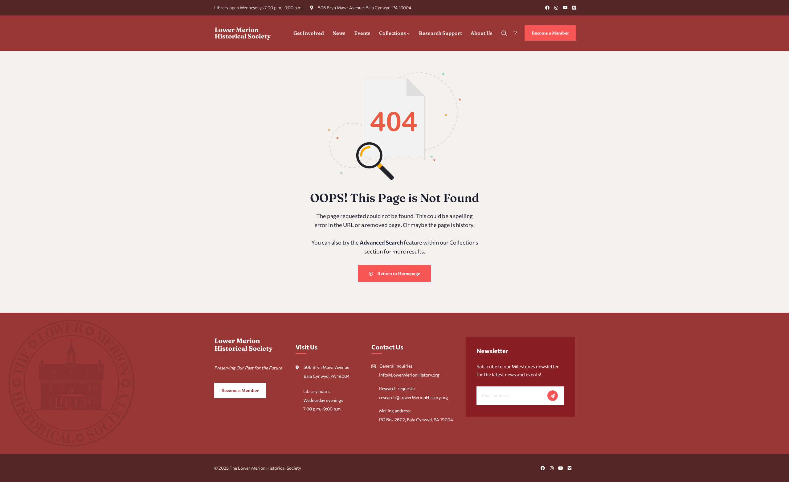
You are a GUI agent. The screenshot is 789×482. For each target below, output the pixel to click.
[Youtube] (565, 8)
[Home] (243, 33)
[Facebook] (547, 8)
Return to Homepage (398, 273)
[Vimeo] (574, 8)
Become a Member (550, 33)
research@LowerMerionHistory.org (413, 397)
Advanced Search (381, 242)
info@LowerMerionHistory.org (409, 374)
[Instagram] (556, 8)
